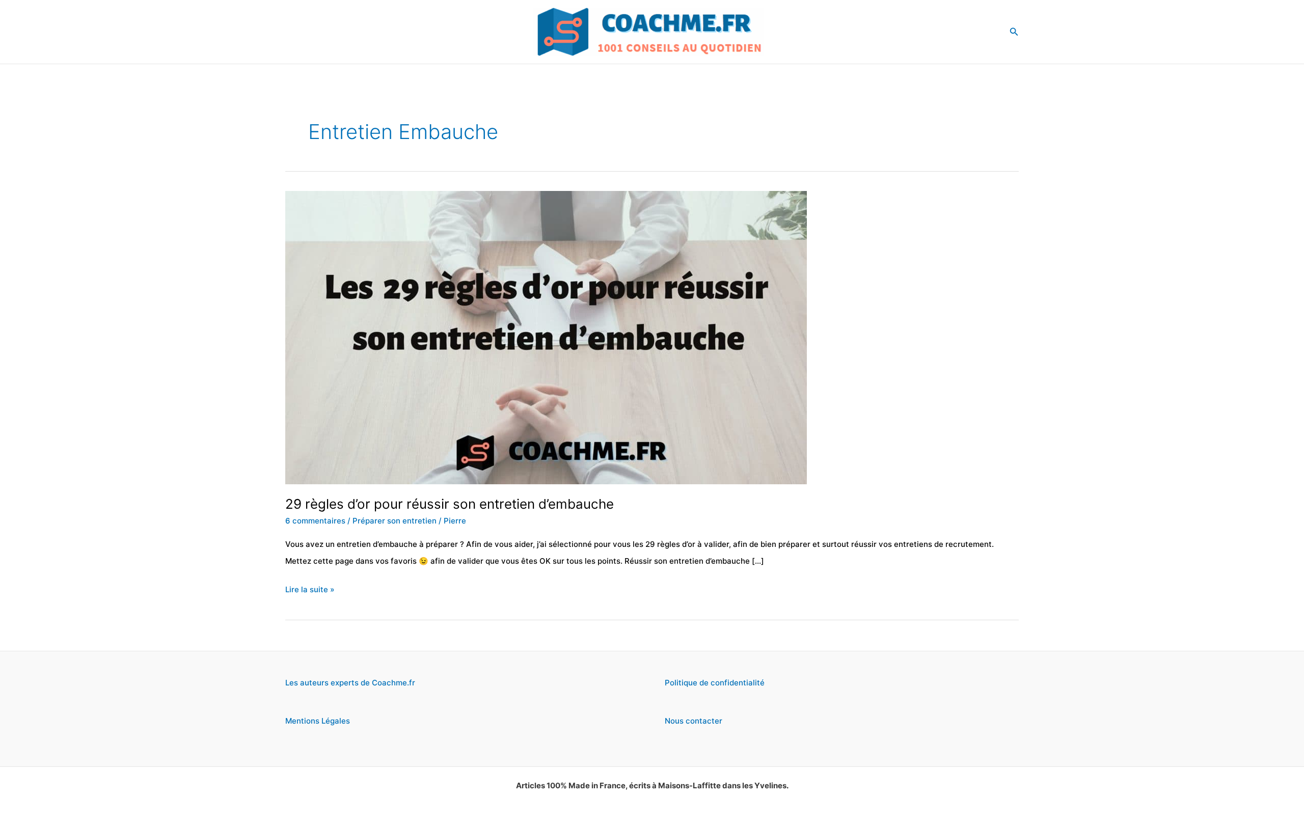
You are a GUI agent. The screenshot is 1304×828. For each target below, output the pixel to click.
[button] (1014, 31)
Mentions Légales (317, 721)
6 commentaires (315, 521)
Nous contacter (693, 721)
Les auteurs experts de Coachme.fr (350, 682)
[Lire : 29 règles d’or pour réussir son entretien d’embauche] (546, 337)
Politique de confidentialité (715, 682)
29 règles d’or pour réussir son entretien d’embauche (449, 504)
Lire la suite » (310, 591)
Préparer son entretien (394, 521)
